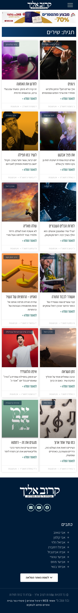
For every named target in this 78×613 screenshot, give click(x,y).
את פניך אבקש (66, 155)
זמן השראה (68, 372)
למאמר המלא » (67, 98)
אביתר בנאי (58, 566)
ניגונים (71, 84)
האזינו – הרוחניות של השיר (21, 297)
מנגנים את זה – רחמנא (24, 443)
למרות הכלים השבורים (62, 226)
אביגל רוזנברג (56, 547)
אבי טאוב (59, 532)
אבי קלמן (59, 537)
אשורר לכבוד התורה (63, 297)
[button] (70, 4)
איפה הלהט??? (28, 372)
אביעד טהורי (57, 557)
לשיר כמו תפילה (27, 155)
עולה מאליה (30, 226)
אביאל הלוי (58, 542)
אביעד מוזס (58, 562)
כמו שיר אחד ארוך (64, 443)
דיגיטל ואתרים (35, 600)
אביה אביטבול (56, 552)
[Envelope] (30, 507)
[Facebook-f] (47, 507)
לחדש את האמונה (27, 84)
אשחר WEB (49, 600)
